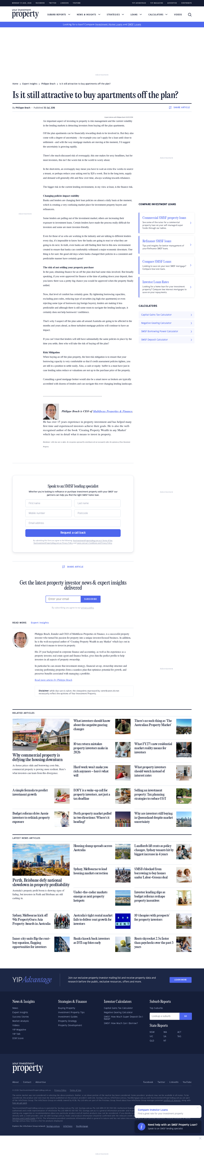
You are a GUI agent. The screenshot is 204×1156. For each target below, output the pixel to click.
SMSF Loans (134, 24)
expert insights (29, 84)
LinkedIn (64, 3)
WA (165, 1032)
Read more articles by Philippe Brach (53, 679)
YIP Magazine (156, 3)
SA (165, 1036)
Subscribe (90, 599)
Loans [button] (134, 15)
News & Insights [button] (87, 15)
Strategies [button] (113, 15)
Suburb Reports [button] (57, 15)
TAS (179, 1036)
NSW (152, 1032)
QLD (152, 1041)
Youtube (77, 3)
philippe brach (48, 84)
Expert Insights (40, 623)
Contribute (186, 3)
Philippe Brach (23, 108)
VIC (151, 1036)
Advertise (172, 3)
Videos (178, 15)
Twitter (52, 3)
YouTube (187, 1082)
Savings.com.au (53, 1126)
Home (15, 84)
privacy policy (87, 608)
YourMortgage (82, 1126)
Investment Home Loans (108, 24)
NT (165, 1041)
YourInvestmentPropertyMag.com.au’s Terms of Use (92, 540)
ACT (179, 1032)
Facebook (40, 3)
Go (185, 1016)
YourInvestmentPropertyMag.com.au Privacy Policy (53, 543)
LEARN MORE (180, 980)
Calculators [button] (156, 15)
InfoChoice (68, 1126)
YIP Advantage (139, 3)
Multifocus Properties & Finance (112, 411)
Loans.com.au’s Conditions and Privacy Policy (94, 543)
